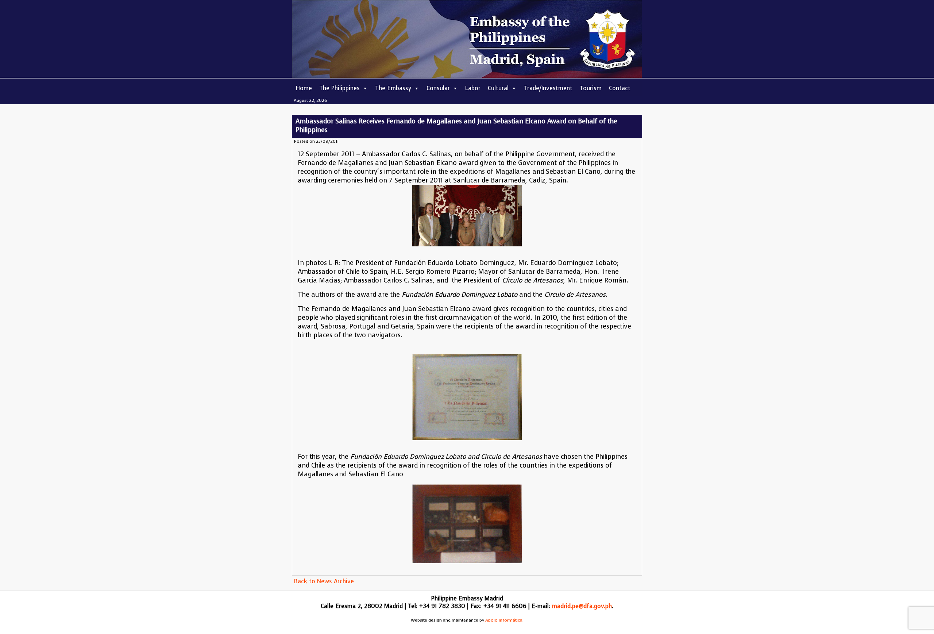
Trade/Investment (548, 88)
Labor (472, 88)
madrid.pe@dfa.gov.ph (582, 606)
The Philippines (339, 88)
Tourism (591, 88)
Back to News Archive (324, 581)
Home (304, 88)
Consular (438, 88)
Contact (619, 88)
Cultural (498, 88)
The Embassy (393, 88)
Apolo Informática (503, 620)
